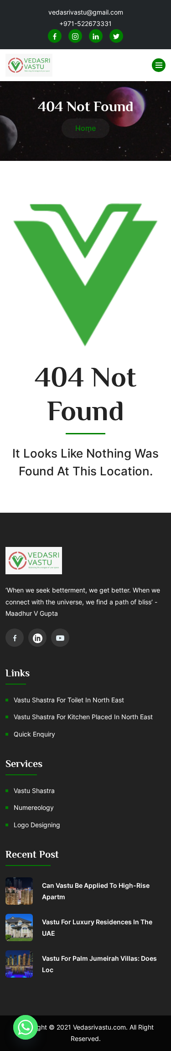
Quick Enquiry (34, 734)
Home (85, 128)
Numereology (34, 807)
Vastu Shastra (34, 790)
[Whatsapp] (25, 1027)
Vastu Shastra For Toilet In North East (69, 700)
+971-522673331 (85, 23)
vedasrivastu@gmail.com (85, 12)
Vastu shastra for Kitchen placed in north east (83, 717)
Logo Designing (37, 825)
